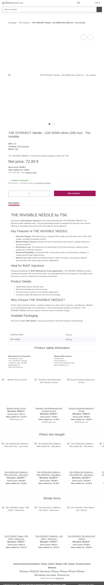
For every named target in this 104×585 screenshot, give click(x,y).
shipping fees (60, 578)
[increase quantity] (47, 193)
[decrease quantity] (11, 193)
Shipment (52, 567)
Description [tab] (14, 203)
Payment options (83, 564)
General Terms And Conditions (26, 564)
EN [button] (78, 3)
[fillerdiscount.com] (14, 3)
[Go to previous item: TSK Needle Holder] (93, 25)
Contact (71, 564)
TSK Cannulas (23, 146)
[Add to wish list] (90, 37)
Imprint (51, 564)
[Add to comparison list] (83, 37)
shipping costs (31, 172)
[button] (86, 2)
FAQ (65, 564)
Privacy (44, 564)
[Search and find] (99, 9)
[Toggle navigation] (3, 2)
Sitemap (58, 564)
